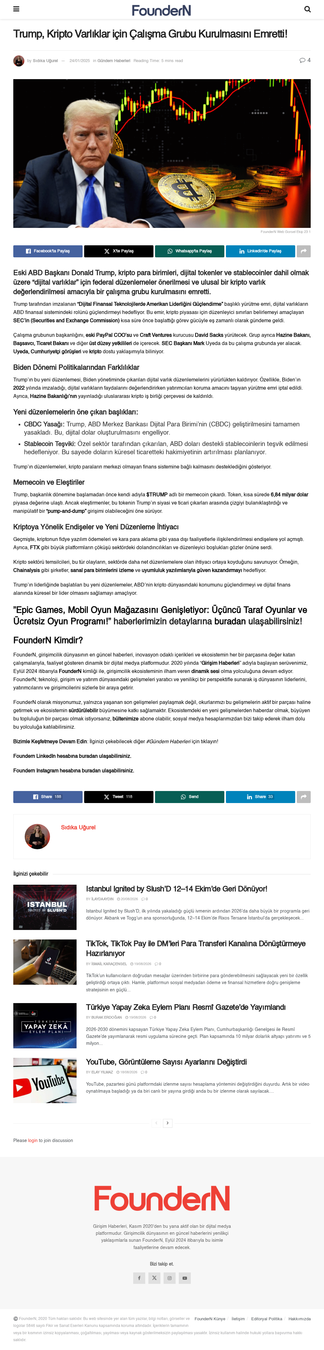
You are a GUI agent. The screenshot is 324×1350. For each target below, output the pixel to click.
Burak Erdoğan (106, 1018)
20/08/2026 (129, 899)
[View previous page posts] (156, 1123)
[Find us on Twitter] (154, 1278)
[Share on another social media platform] (304, 251)
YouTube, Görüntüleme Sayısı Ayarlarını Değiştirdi (166, 1062)
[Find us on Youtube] (185, 1278)
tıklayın (209, 741)
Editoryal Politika (266, 1319)
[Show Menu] (16, 9)
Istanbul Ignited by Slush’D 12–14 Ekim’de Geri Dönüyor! (176, 889)
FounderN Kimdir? (48, 641)
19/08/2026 (142, 964)
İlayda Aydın (102, 899)
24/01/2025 (80, 61)
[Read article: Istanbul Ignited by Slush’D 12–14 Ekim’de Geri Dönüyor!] (45, 907)
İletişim (238, 1319)
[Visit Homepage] (162, 9)
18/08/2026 (128, 1072)
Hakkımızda (300, 1319)
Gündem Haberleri (113, 61)
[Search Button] (307, 9)
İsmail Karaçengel (109, 964)
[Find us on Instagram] (170, 1278)
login (33, 1141)
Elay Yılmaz (102, 1072)
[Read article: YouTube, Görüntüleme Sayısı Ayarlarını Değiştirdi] (45, 1080)
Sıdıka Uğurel (45, 61)
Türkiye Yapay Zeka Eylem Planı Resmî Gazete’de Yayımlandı (186, 1008)
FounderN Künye (210, 1319)
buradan (230, 622)
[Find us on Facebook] (139, 1278)
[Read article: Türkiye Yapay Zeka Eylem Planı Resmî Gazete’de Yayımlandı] (45, 1025)
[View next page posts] (167, 1123)
